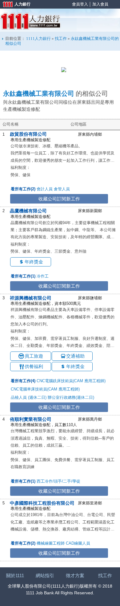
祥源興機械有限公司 (30, 298)
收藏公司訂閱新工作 (59, 198)
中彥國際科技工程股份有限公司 (42, 503)
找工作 (61, 38)
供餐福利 (34, 366)
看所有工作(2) (23, 189)
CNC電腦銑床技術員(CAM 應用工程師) (71, 381)
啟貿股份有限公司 (28, 134)
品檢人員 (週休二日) (28, 397)
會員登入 (80, 4)
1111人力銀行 (30, 21)
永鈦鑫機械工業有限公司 (38, 93)
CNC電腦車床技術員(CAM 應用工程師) (45, 389)
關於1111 (15, 575)
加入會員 (100, 4)
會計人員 (45, 189)
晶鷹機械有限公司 (28, 210)
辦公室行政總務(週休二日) (71, 397)
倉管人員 (62, 189)
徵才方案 (75, 575)
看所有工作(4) (23, 381)
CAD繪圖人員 (78, 543)
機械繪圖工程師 (51, 543)
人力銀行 (14, 5)
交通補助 (75, 356)
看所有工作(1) (23, 276)
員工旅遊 (34, 356)
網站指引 (45, 575)
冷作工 (43, 276)
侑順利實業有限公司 (30, 419)
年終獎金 (34, 261)
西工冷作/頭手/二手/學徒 (58, 481)
